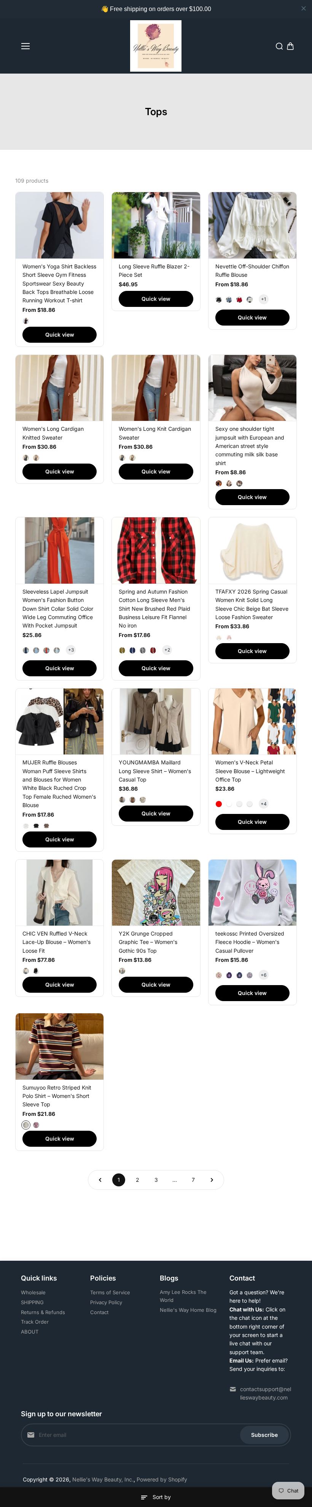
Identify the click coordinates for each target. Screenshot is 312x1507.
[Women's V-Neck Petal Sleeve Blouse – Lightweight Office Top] (252, 721)
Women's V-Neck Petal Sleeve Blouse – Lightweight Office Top (250, 771)
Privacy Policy (106, 1302)
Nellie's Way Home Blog (188, 1310)
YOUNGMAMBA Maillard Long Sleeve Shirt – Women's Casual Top (155, 771)
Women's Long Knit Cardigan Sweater (155, 432)
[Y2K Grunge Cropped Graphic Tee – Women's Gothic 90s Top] (156, 893)
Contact (99, 1312)
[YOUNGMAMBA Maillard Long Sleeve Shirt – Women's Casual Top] (156, 721)
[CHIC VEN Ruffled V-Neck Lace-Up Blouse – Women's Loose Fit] (59, 893)
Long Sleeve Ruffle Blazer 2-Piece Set (154, 270)
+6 (263, 975)
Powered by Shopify (162, 1479)
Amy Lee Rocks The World (183, 1296)
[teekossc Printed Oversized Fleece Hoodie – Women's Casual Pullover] (252, 893)
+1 (263, 299)
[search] (279, 46)
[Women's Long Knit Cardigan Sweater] (156, 388)
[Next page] (211, 1179)
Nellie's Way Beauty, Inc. (103, 1479)
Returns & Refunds (43, 1312)
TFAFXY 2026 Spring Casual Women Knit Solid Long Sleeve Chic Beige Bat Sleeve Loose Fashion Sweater (251, 604)
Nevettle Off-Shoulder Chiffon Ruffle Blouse (252, 270)
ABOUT (29, 1332)
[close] (303, 8)
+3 (71, 650)
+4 (264, 804)
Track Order (35, 1322)
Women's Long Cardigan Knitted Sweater (53, 432)
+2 (167, 650)
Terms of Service (110, 1292)
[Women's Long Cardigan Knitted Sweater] (59, 388)
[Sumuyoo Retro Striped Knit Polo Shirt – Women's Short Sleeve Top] (59, 1046)
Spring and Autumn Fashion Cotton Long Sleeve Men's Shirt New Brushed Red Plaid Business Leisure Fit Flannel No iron (154, 608)
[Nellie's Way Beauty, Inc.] (155, 46)
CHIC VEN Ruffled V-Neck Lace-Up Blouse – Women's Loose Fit (56, 942)
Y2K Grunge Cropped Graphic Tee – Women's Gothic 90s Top (148, 942)
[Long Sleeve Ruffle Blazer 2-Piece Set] (156, 225)
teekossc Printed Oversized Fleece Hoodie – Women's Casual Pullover (249, 942)
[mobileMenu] (25, 46)
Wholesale (33, 1292)
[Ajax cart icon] (290, 46)
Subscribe (264, 1435)
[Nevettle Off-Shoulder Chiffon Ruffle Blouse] (252, 225)
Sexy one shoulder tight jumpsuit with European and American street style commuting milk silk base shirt (249, 445)
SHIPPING (32, 1302)
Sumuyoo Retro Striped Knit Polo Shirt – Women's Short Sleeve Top (56, 1096)
